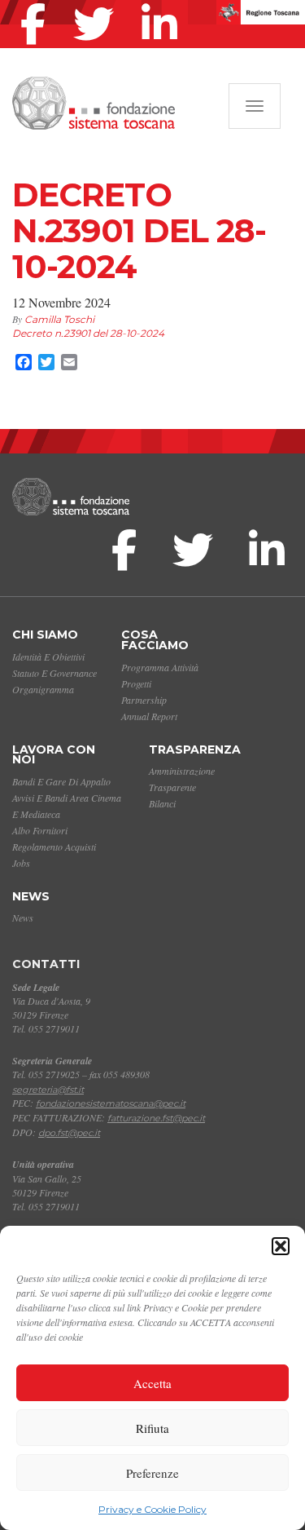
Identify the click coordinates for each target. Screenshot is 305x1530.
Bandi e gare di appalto (61, 781)
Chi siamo (45, 634)
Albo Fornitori (40, 830)
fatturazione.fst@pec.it (156, 1118)
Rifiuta (152, 1428)
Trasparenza (195, 749)
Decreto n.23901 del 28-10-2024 (88, 333)
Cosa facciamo (155, 639)
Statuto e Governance (54, 672)
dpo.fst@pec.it (69, 1133)
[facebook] (37, 3)
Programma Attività (159, 667)
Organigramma (43, 689)
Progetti (136, 683)
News (31, 896)
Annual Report (149, 716)
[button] (280, 1246)
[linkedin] (163, 3)
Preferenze (152, 1473)
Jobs (21, 862)
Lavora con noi (53, 754)
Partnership (144, 699)
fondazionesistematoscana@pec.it (110, 1103)
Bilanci (162, 803)
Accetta (152, 1383)
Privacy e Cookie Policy (152, 1509)
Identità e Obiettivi (48, 656)
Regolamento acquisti (54, 846)
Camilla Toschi (59, 319)
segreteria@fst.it (48, 1089)
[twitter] (97, 3)
